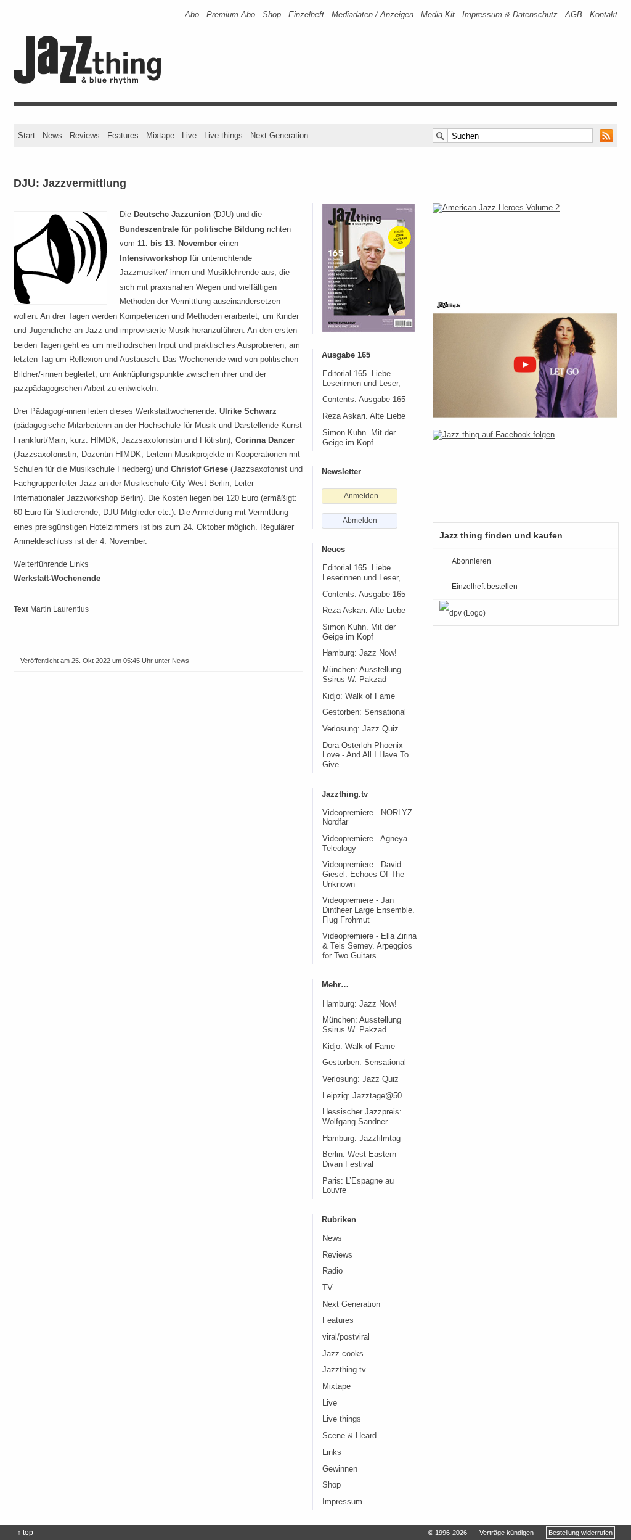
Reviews (85, 135)
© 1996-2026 (447, 1532)
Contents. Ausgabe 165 (363, 399)
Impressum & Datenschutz (510, 14)
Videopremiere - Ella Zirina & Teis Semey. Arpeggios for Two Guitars (369, 946)
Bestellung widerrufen (580, 1532)
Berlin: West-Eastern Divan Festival (359, 1159)
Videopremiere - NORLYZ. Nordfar (368, 818)
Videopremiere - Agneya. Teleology (366, 843)
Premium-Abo (230, 14)
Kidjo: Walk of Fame (358, 696)
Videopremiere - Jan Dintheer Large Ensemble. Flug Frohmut (368, 910)
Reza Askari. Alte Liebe (363, 416)
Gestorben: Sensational (364, 712)
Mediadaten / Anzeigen (372, 14)
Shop (272, 14)
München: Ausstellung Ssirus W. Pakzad (361, 674)
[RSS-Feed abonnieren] (606, 135)
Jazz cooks (343, 1353)
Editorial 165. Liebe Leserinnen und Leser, (361, 378)
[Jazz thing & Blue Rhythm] (91, 81)
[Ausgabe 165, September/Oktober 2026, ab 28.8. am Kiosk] (368, 267)
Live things (223, 135)
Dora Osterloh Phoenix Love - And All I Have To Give (365, 755)
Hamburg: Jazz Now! (359, 653)
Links (331, 1452)
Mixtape (160, 135)
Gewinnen (339, 1469)
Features (123, 135)
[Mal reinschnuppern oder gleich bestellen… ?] (525, 243)
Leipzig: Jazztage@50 (362, 1096)
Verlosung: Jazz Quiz (360, 729)
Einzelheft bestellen (485, 586)
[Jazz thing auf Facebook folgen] (525, 470)
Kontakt (603, 14)
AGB (573, 14)
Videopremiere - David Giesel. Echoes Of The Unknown (363, 874)
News (52, 135)
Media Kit (438, 14)
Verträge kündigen (506, 1532)
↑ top (25, 1532)
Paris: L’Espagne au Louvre (358, 1186)
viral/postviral (346, 1337)
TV (327, 1287)
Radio (332, 1271)
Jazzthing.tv (344, 1369)
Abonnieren (471, 561)
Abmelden (360, 520)
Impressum (342, 1501)
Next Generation (279, 135)
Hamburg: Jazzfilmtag (361, 1138)
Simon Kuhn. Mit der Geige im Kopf (359, 438)
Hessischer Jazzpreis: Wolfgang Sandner (362, 1117)
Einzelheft (306, 14)
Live (189, 135)
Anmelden (361, 496)
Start (26, 135)
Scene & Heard (349, 1435)
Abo (192, 14)
